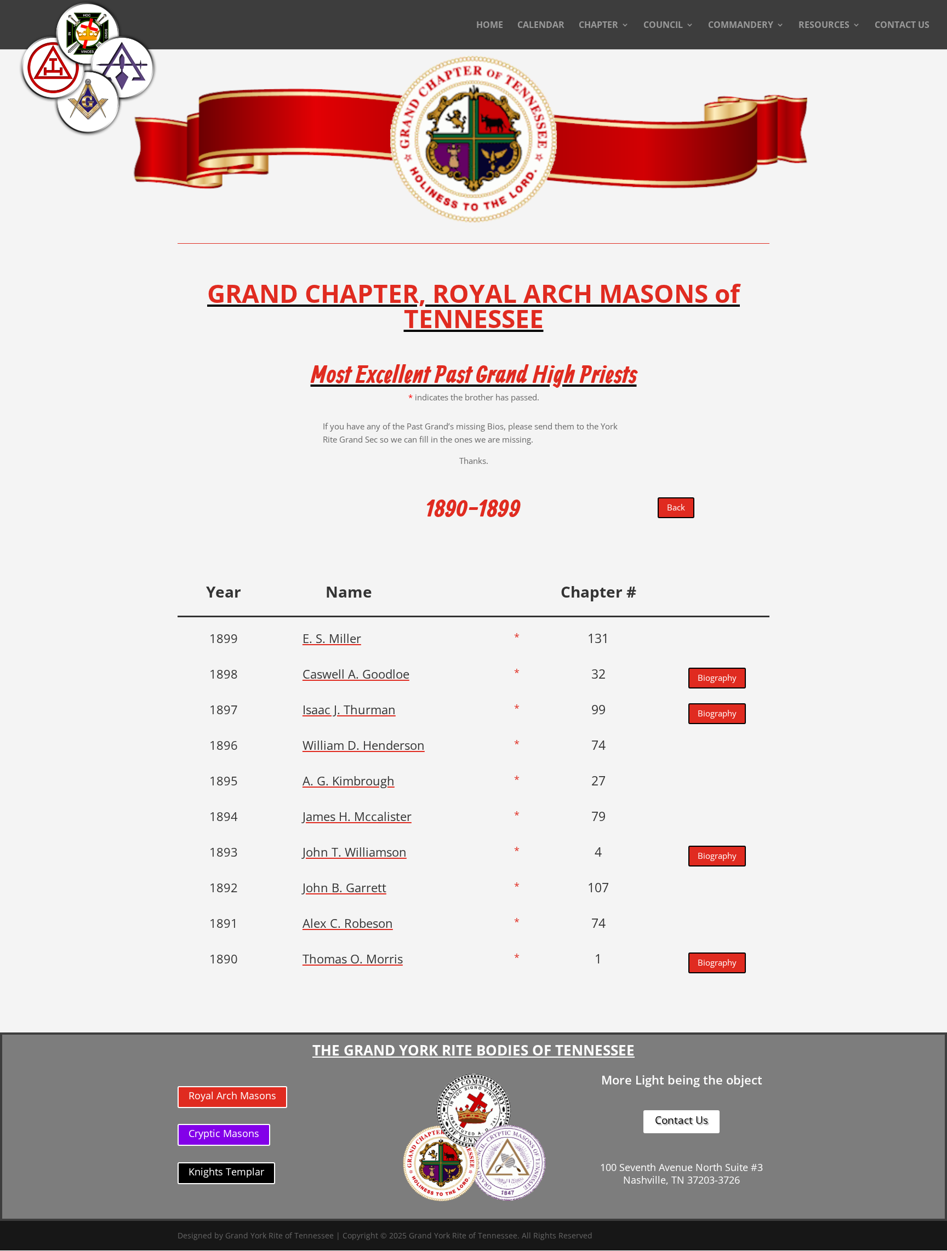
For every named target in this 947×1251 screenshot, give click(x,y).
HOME (489, 26)
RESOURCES (823, 26)
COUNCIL (663, 26)
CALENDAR (540, 26)
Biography (717, 677)
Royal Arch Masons (232, 1095)
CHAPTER (598, 26)
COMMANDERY (740, 26)
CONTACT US (902, 26)
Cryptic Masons (224, 1133)
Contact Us (681, 1120)
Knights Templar (226, 1171)
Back (676, 507)
